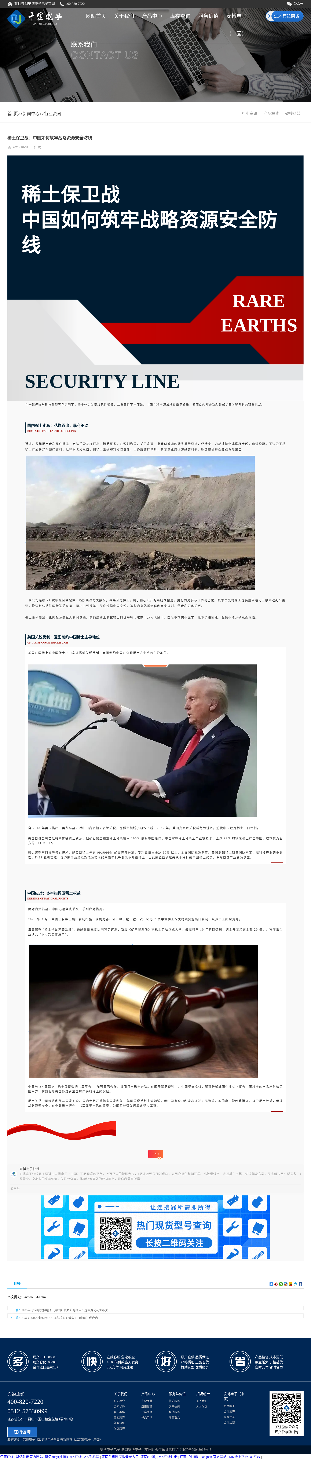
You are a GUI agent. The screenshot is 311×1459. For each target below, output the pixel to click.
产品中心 (152, 16)
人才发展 (201, 1406)
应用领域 (146, 1406)
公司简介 (119, 1401)
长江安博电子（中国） (88, 1439)
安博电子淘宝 (50, 1439)
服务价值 (208, 16)
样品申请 (146, 1417)
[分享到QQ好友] (286, 1284)
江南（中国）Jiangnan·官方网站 (203, 1457)
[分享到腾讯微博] (295, 1284)
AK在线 (76, 1457)
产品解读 (271, 113)
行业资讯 (52, 113)
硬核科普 (292, 113)
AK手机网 (91, 1457)
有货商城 (66, 1439)
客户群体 (119, 1412)
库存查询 (180, 16)
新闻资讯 (119, 1423)
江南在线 (7, 1457)
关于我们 (124, 16)
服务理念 (174, 1417)
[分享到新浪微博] (276, 1284)
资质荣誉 (119, 1417)
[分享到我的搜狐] (291, 1284)
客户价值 (174, 1406)
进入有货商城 (286, 16)
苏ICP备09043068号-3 (195, 1449)
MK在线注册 (168, 1457)
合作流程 (229, 1411)
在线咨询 (22, 1432)
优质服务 (174, 1401)
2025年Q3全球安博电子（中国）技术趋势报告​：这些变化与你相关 (65, 1310)
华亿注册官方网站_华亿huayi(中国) (42, 1457)
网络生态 (229, 1417)
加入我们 (201, 1401)
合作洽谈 (229, 1422)
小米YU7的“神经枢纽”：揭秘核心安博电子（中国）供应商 (60, 1318)
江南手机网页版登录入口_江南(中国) (129, 1457)
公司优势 (119, 1406)
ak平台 (255, 1457)
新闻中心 (31, 113)
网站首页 (96, 16)
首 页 (12, 113)
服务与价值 (177, 1394)
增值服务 (174, 1412)
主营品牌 (146, 1401)
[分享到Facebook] (300, 1284)
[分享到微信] (281, 1284)
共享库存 (146, 1412)
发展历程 (119, 1428)
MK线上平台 (238, 1457)
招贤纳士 (203, 1394)
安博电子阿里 (32, 1439)
